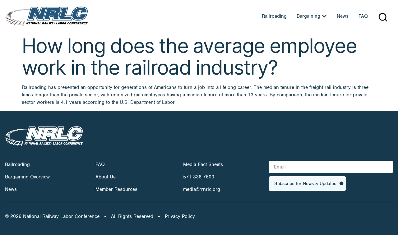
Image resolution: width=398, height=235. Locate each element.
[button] (383, 17)
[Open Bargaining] (324, 16)
